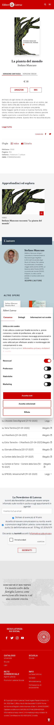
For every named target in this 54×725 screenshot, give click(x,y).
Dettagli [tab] (21, 317)
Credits (35, 715)
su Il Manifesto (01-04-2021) (14, 435)
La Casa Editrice (35, 674)
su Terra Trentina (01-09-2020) (16, 428)
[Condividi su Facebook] (46, 134)
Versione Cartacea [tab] (12, 74)
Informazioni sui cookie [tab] (40, 317)
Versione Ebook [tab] (30, 74)
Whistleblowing (35, 681)
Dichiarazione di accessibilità (35, 686)
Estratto (28, 143)
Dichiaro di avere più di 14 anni (28, 517)
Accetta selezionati (27, 404)
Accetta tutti (27, 396)
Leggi (47, 421)
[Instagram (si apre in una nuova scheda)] (17, 638)
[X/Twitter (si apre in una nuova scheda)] (12, 638)
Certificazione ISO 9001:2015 (20, 715)
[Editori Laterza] (12, 4)
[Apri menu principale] (49, 5)
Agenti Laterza (9, 677)
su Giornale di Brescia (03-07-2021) (17, 449)
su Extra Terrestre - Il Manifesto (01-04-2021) (22, 442)
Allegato (46, 428)
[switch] (47, 369)
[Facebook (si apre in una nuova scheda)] (6, 638)
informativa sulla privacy (41, 533)
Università (8, 658)
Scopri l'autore (33, 281)
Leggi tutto (7, 127)
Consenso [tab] (7, 317)
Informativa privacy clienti (13, 712)
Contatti (32, 678)
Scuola (6, 662)
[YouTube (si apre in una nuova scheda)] (22, 638)
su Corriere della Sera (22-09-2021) (17, 457)
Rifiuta (27, 412)
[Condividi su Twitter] (50, 134)
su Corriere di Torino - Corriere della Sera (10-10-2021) (21, 465)
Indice (16, 143)
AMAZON (19, 90)
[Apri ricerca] (45, 5)
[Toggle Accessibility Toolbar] (49, 720)
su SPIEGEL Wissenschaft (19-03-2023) (19, 474)
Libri (5, 665)
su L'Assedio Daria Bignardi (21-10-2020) (19, 421)
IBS (36, 90)
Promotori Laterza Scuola (14, 680)
